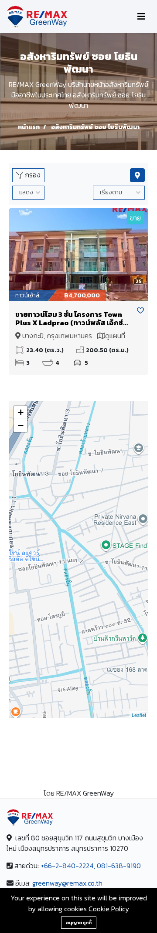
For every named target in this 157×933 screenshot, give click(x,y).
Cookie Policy (109, 908)
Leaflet (139, 714)
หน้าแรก (29, 127)
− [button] (21, 425)
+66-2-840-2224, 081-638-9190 (91, 865)
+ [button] (21, 412)
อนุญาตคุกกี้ (79, 922)
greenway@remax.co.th (67, 883)
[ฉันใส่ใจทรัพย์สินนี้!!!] (140, 310)
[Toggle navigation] (141, 16)
